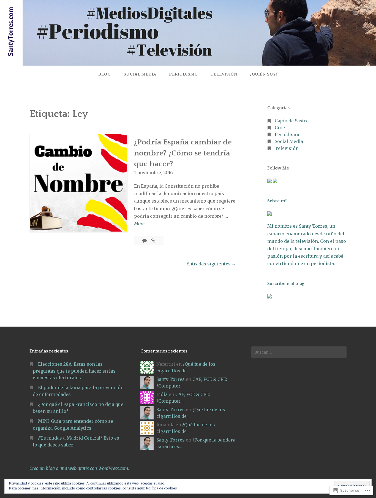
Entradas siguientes (208, 264)
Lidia (162, 394)
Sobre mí (277, 200)
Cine (280, 127)
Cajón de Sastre (292, 120)
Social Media (140, 74)
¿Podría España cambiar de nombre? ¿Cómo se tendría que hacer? (183, 153)
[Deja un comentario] (145, 240)
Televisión (224, 74)
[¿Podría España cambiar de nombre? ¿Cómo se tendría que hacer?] (153, 240)
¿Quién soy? (264, 74)
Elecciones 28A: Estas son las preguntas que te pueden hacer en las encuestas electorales (74, 370)
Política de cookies (161, 488)
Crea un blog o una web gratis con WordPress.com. (79, 468)
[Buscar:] (299, 352)
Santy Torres (170, 379)
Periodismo (183, 74)
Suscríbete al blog (285, 283)
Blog (104, 74)
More (139, 223)
